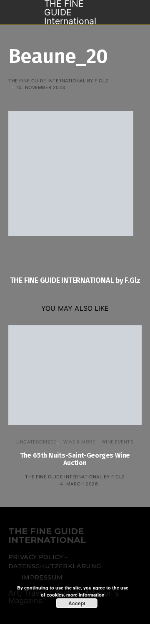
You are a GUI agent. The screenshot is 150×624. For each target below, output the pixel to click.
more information (85, 595)
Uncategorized (36, 442)
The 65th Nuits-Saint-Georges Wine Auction (75, 459)
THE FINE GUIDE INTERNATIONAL (47, 536)
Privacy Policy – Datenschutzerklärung (54, 561)
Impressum (42, 577)
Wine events (118, 442)
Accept (76, 603)
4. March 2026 (79, 484)
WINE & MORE (79, 442)
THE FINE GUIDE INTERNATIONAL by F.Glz (58, 81)
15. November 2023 (41, 87)
